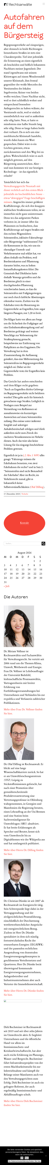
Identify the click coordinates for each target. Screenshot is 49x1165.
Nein (27, 1158)
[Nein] (46, 1155)
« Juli (6, 586)
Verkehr (25, 494)
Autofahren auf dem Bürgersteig (24, 26)
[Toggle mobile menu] (44, 4)
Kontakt (24, 523)
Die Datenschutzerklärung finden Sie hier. (24, 1161)
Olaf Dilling (37, 487)
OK (22, 1158)
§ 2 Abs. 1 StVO (31, 455)
